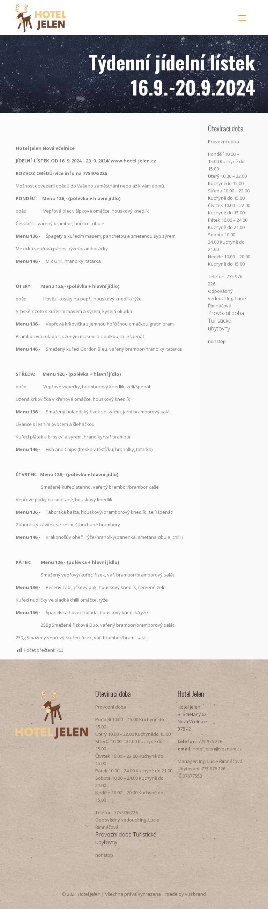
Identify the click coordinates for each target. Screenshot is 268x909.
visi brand (195, 894)
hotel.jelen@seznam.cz (217, 749)
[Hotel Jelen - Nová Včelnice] (41, 17)
